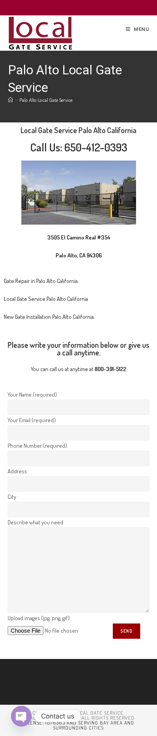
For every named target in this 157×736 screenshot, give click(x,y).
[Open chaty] (21, 716)
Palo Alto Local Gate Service (45, 100)
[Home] (10, 100)
